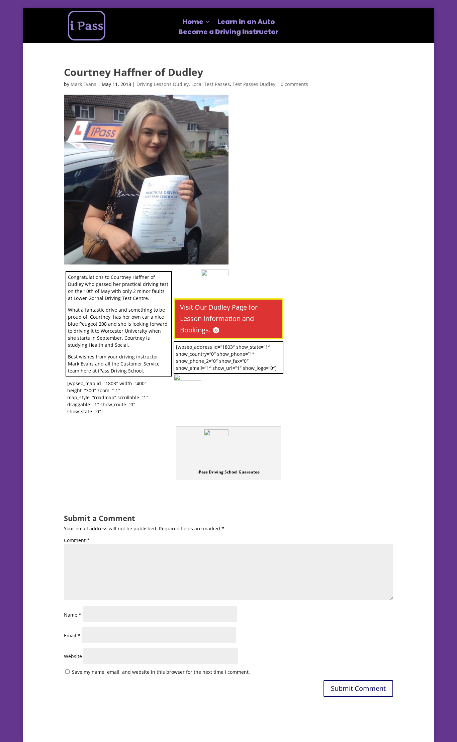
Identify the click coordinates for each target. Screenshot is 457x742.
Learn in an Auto (246, 22)
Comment (77, 540)
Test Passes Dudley (254, 84)
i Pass (86, 25)
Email (72, 635)
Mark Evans (83, 84)
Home (192, 22)
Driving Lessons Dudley (162, 84)
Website (73, 656)
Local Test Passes (210, 84)
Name (72, 615)
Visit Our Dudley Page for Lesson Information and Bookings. (219, 318)
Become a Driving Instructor (228, 32)
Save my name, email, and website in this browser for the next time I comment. (161, 672)
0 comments (294, 84)
